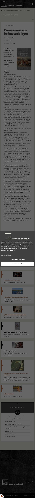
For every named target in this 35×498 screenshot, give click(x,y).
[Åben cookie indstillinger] (2, 496)
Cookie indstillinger (7, 255)
